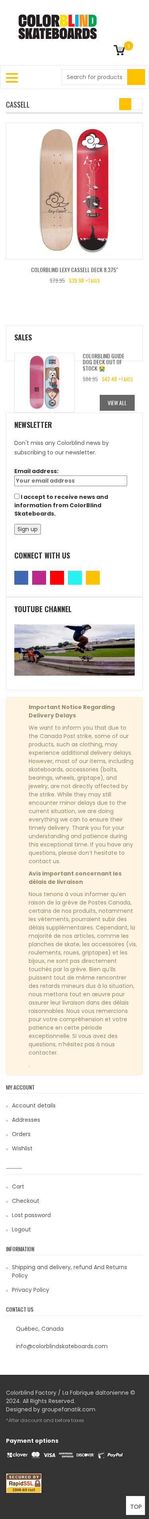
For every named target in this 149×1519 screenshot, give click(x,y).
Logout (21, 1229)
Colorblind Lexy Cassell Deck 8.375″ (74, 269)
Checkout (25, 1201)
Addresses (26, 1120)
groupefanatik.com (68, 1409)
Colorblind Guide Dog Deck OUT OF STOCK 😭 (103, 362)
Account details (34, 1105)
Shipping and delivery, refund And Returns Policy (69, 1271)
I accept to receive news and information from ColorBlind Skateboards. (61, 505)
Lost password (31, 1215)
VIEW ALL (117, 402)
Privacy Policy (30, 1290)
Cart (18, 1186)
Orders (21, 1134)
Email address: (36, 471)
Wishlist (22, 1148)
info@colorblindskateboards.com (62, 1346)
